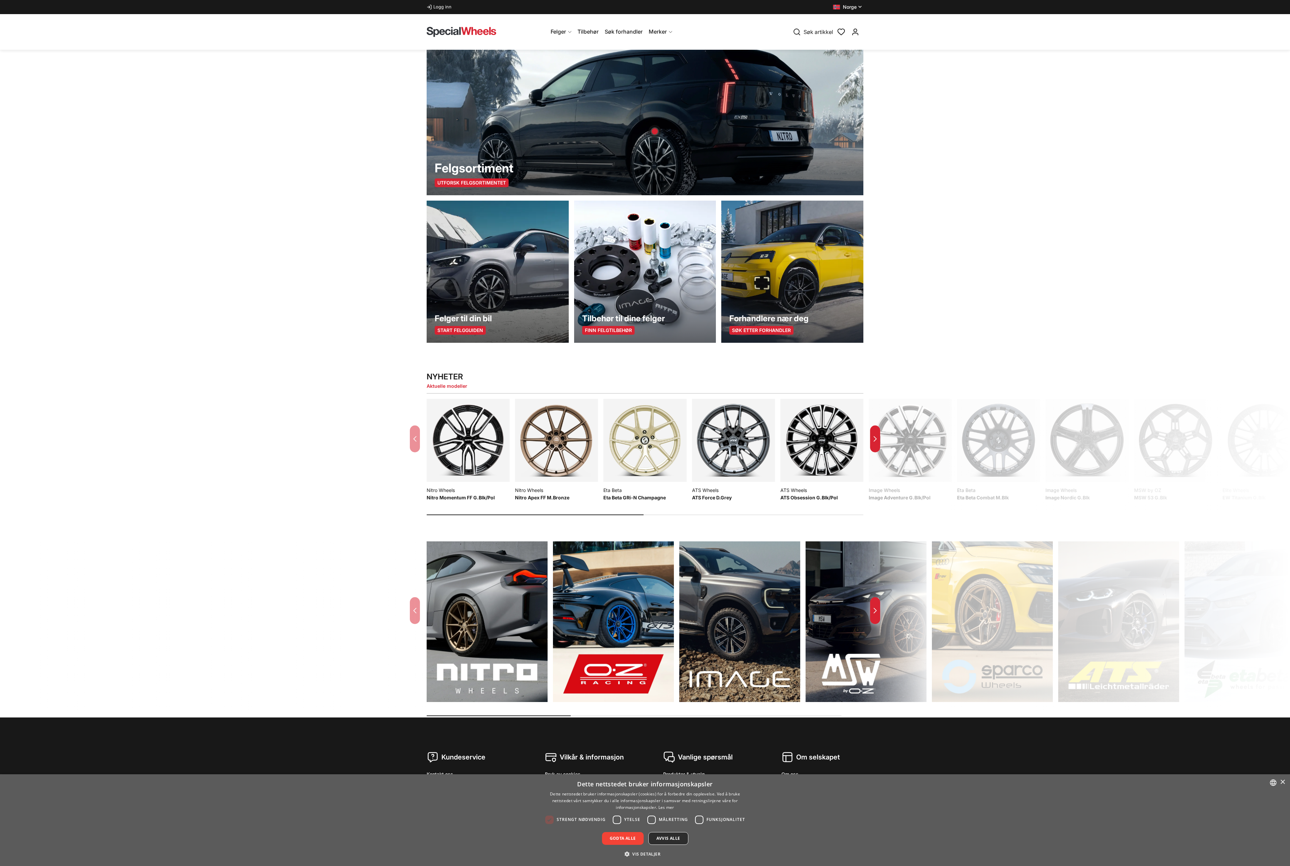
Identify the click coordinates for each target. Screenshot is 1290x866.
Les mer (666, 807)
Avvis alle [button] (668, 838)
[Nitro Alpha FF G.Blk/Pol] (654, 131)
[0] (841, 31)
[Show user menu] (855, 32)
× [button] (1282, 782)
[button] (848, 7)
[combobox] (1273, 782)
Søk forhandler (624, 31)
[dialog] (645, 820)
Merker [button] (658, 31)
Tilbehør (588, 31)
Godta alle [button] (623, 838)
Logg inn (442, 6)
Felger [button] (558, 31)
